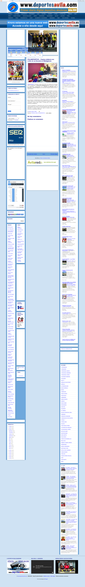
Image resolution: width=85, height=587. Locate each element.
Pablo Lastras (10, 389)
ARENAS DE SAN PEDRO (66, 382)
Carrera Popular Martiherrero (67, 249)
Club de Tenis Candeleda (67, 294)
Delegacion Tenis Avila (66, 305)
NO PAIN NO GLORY (66, 143)
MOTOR (56, 15)
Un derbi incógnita (65, 313)
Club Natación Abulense (10, 302)
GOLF (75, 13)
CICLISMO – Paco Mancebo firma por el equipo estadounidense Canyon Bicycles (71, 538)
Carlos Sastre (10, 253)
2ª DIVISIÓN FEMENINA (65, 376)
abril (10, 443)
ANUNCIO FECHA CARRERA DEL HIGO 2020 (70, 156)
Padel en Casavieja (10, 392)
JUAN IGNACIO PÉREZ (65, 425)
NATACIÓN (63, 15)
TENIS (58, 17)
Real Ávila (10, 400)
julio (10, 438)
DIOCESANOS (63, 404)
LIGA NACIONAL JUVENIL (66, 429)
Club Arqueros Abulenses (10, 264)
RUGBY (31, 17)
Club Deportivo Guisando (10, 285)
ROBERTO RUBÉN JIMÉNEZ (66, 442)
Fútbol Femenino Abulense (11, 339)
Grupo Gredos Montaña (10, 352)
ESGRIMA (50, 13)
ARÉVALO (63, 384)
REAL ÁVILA (63, 440)
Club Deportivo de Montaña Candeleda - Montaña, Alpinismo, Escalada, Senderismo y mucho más (68, 81)
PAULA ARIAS (63, 436)
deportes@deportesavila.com (13, 90)
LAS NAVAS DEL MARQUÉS (66, 427)
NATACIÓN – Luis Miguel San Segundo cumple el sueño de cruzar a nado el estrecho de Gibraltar (71, 495)
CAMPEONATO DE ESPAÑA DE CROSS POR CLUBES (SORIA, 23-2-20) (71, 145)
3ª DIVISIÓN (63, 378)
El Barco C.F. (19, 239)
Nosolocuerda (10, 384)
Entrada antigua (54, 154)
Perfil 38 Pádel (10, 398)
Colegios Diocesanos (10, 311)
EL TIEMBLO (63, 410)
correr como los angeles (67, 198)
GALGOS (63, 423)
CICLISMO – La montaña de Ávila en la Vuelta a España (71, 530)
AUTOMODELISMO (64, 386)
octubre (10, 434)
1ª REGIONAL (63, 369)
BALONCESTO (24, 13)
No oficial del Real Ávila (19, 252)
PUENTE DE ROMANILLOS (66, 438)
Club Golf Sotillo (11, 294)
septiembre (11, 435)
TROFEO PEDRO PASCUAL (66, 455)
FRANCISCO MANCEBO (65, 416)
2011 (10, 456)
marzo (10, 445)
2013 (10, 453)
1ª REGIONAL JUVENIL (65, 374)
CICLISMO (44, 13)
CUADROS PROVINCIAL (66, 306)
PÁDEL (68, 15)
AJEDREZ (10, 13)
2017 (10, 428)
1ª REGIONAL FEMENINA (66, 372)
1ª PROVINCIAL (64, 367)
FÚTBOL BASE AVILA (66, 226)
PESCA (16, 17)
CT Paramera (64, 91)
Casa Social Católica (10, 256)
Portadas (14, 82)
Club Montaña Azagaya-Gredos (11, 300)
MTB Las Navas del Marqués (11, 379)
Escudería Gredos (10, 316)
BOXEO (62, 389)
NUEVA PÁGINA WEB (70, 217)
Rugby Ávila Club (11, 402)
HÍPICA (9, 15)
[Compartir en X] (48, 113)
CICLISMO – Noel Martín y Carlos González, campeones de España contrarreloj (71, 468)
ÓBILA (62, 461)
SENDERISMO (63, 444)
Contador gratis (21, 375)
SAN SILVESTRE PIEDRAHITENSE (68, 109)
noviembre (11, 432)
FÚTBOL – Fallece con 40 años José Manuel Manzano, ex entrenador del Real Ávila (71, 486)
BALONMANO (32, 13)
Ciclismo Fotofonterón (10, 262)
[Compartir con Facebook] (49, 113)
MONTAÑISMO (50, 15)
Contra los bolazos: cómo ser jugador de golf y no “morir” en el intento (71, 187)
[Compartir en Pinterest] (50, 113)
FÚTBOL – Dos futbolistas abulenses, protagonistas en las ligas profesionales (71, 477)
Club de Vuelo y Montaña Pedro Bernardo (11, 276)
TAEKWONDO (52, 17)
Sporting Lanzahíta (10, 408)
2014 (10, 451)
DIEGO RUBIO (63, 403)
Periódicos (18, 82)
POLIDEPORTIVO (24, 17)
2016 (10, 429)
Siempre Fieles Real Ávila (20, 258)
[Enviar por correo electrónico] (46, 113)
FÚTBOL (56, 13)
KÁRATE (35, 15)
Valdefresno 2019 (70, 176)
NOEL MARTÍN (64, 435)
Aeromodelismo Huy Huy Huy (11, 231)
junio (10, 440)
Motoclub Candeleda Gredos (10, 376)
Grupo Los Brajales (10, 355)
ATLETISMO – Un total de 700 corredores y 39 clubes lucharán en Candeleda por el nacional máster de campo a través (71, 521)
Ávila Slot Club (20, 229)
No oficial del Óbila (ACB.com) (20, 249)
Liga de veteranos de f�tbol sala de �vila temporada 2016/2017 (68, 340)
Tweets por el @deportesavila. (66, 348)
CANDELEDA (63, 391)
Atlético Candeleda (10, 242)
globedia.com (75, 345)
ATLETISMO (16, 13)
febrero (10, 446)
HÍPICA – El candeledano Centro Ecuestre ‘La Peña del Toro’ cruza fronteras (71, 503)
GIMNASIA (70, 13)
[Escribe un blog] (47, 113)
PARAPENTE (10, 17)
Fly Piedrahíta (10, 328)
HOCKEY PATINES (16, 15)
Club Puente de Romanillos (11, 305)
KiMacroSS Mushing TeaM (67, 175)
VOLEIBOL (73, 17)
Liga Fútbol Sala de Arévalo (11, 360)
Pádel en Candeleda (66, 70)
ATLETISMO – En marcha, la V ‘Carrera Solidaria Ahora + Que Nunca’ (71, 512)
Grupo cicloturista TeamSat (20, 242)
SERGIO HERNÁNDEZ (65, 446)
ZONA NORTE (63, 459)
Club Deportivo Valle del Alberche (10, 291)
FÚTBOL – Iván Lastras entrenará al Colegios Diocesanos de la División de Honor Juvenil (71, 547)
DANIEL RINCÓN (64, 399)
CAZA (38, 13)
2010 (10, 458)
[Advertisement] (42, 149)
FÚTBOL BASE (64, 421)
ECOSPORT (63, 408)
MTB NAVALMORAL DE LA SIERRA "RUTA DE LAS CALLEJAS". (69, 283)
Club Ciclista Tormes (10, 267)
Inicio (44, 154)
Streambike (64, 100)
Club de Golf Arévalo (10, 273)
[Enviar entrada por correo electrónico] (39, 111)
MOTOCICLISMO (64, 431)
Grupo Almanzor (11, 349)
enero (10, 448)
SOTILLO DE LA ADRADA (66, 450)
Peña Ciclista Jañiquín (19, 255)
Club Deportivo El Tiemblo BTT (11, 283)
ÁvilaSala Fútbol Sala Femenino (11, 248)
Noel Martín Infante (10, 382)
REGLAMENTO (65, 250)
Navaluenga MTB (20, 244)
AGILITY (62, 380)
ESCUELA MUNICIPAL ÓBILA (66, 412)
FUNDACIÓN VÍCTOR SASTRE (67, 418)
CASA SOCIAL (63, 395)
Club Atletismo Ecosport (20, 234)
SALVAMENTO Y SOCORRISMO (41, 17)
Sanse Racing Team (66, 165)
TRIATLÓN (63, 453)
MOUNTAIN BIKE (64, 433)
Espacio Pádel (10, 326)
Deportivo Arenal (11, 313)
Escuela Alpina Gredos (10, 319)
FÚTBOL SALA (62, 13)
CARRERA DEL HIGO (66, 154)
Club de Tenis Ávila (66, 329)
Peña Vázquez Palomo (10, 396)
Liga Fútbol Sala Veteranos (11, 363)
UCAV (62, 457)
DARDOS (63, 401)
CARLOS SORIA (64, 393)
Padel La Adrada (11, 394)
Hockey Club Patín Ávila (10, 357)
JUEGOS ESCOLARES (27, 15)
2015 (10, 450)
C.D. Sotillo (19, 231)
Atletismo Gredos (11, 244)
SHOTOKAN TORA (64, 448)
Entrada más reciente (32, 154)
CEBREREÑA (63, 397)
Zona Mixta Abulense (66, 312)
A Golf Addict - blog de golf (67, 185)
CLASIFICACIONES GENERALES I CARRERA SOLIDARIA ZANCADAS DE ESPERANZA (69, 212)
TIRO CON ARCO (65, 17)
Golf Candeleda (11, 347)
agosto (10, 437)
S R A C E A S (64, 121)
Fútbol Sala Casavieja (10, 345)
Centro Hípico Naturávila (10, 259)
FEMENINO (63, 414)
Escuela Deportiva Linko (11, 321)
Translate (16, 119)
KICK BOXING (41, 15)
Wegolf (9, 414)
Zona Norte (10, 416)
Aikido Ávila (10, 233)
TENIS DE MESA (64, 452)
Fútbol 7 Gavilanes (10, 334)
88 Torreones (10, 227)
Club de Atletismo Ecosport (11, 270)
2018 (10, 426)
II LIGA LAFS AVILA (66, 216)
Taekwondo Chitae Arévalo (10, 411)
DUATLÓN (63, 406)
